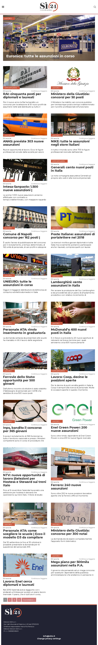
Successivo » (29, 600)
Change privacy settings (49, 638)
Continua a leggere (39, 91)
